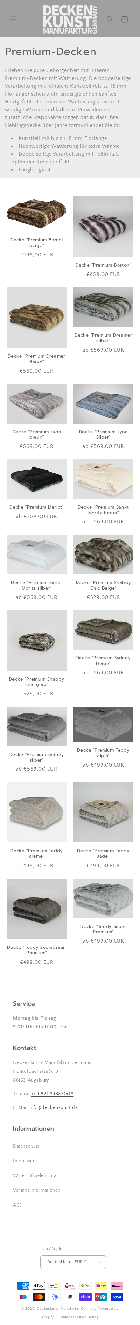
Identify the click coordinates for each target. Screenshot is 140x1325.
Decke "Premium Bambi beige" (36, 243)
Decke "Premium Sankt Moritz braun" (103, 510)
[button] (13, 19)
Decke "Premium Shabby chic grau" (36, 682)
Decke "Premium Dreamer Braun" (36, 359)
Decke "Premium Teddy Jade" (103, 853)
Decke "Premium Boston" (103, 265)
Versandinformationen (37, 1190)
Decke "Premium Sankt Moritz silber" (36, 585)
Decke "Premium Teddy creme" (36, 853)
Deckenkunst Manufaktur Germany (67, 1309)
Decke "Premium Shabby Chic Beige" (103, 585)
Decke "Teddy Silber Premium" (103, 929)
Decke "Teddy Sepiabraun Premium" (36, 950)
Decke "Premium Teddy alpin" (103, 753)
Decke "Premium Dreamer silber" (103, 338)
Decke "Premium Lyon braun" (36, 434)
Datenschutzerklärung (79, 1317)
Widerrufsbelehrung (34, 1175)
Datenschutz (26, 1146)
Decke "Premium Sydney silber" (36, 757)
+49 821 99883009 (52, 1094)
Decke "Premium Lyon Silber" (103, 434)
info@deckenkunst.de (53, 1107)
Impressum (25, 1160)
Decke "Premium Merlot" (36, 507)
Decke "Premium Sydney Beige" (103, 661)
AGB (17, 1205)
